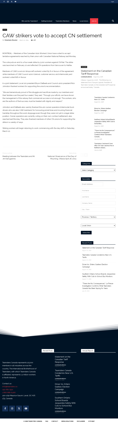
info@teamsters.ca (9, 387)
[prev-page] (82, 155)
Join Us (94, 21)
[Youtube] (15, 1)
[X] (11, 1)
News (74, 21)
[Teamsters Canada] (59, 10)
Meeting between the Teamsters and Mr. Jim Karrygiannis (19, 157)
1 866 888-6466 (9, 393)
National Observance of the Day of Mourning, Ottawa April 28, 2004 (62, 157)
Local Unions (84, 21)
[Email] (29, 45)
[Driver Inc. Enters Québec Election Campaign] (86, 111)
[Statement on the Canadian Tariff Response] (98, 55)
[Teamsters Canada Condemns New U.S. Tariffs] (86, 100)
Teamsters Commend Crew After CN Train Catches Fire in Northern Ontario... (104, 146)
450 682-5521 (7, 390)
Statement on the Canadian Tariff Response (96, 72)
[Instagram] (8, 1)
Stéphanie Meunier (11, 40)
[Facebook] (4, 1)
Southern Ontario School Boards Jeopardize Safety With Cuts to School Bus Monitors (98, 275)
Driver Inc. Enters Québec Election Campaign (95, 266)
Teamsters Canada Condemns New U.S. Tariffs (97, 256)
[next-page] (86, 155)
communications (86, 77)
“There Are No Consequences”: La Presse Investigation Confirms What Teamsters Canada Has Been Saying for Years (97, 286)
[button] (113, 21)
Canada (84, 66)
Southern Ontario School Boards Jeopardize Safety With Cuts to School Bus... (104, 121)
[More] (35, 45)
